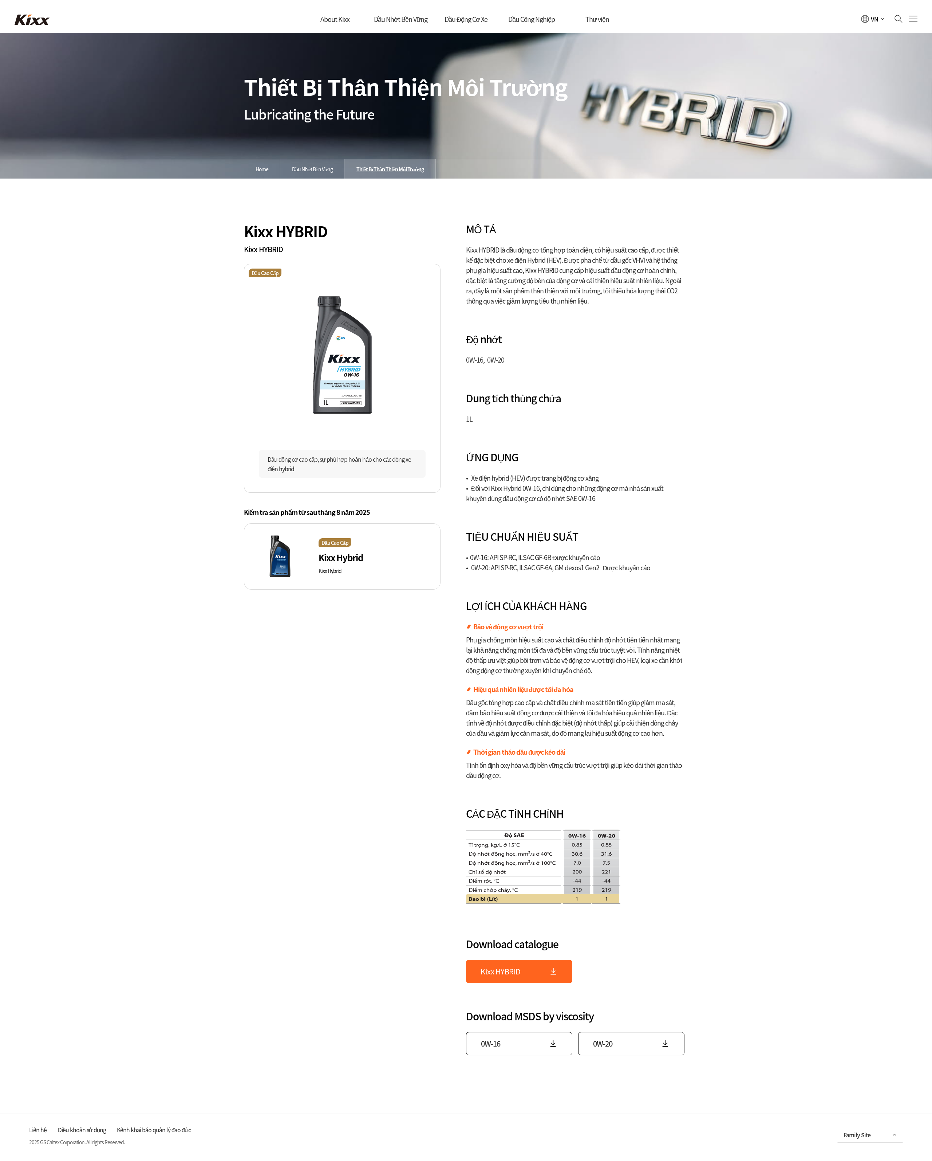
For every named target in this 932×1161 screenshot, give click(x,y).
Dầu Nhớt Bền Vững (400, 19)
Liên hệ (38, 1129)
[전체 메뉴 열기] (913, 19)
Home (262, 169)
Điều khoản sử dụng (82, 1129)
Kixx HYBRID (501, 971)
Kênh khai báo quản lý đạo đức (154, 1129)
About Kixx (335, 19)
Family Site (857, 1134)
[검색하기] (896, 19)
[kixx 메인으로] (32, 20)
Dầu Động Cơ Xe (466, 19)
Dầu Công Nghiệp (531, 19)
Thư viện (597, 19)
